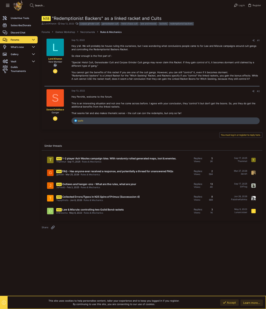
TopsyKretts (62, 200)
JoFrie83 (60, 187)
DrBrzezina (62, 212)
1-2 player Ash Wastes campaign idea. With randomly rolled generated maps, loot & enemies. (119, 158)
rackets (163, 23)
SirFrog (243, 186)
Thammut (61, 161)
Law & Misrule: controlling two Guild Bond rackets (93, 209)
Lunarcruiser (241, 212)
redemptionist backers (181, 23)
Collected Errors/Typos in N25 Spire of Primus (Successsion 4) (101, 196)
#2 (258, 91)
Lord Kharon (50, 23)
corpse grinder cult (89, 23)
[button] (8, 5)
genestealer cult (110, 23)
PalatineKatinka (239, 199)
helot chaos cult (129, 23)
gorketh (60, 174)
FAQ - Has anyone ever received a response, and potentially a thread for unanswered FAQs (117, 171)
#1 (258, 40)
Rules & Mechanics (91, 161)
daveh (244, 173)
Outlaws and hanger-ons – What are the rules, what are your (99, 184)
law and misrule (148, 23)
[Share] (253, 40)
